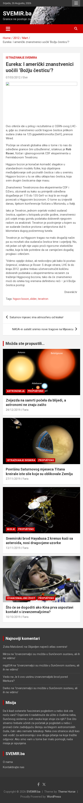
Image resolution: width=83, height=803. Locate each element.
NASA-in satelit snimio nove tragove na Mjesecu (42, 329)
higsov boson (21, 298)
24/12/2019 (13, 409)
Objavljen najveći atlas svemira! (47, 646)
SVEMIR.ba (17, 13)
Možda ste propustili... (25, 343)
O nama (8, 762)
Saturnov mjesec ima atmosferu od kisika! (36, 317)
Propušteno (35, 391)
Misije (11, 529)
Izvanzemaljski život (21, 598)
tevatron (43, 298)
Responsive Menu (76, 3)
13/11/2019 (13, 547)
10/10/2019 (13, 616)
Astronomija (16, 391)
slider (33, 298)
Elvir (25, 77)
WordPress (54, 796)
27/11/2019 (13, 478)
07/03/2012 (13, 77)
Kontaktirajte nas (13, 767)
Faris (26, 409)
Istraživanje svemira (21, 57)
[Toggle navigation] (8, 28)
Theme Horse (66, 791)
